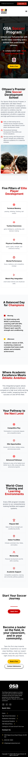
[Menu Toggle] (26, 11)
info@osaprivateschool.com (7, 3)
